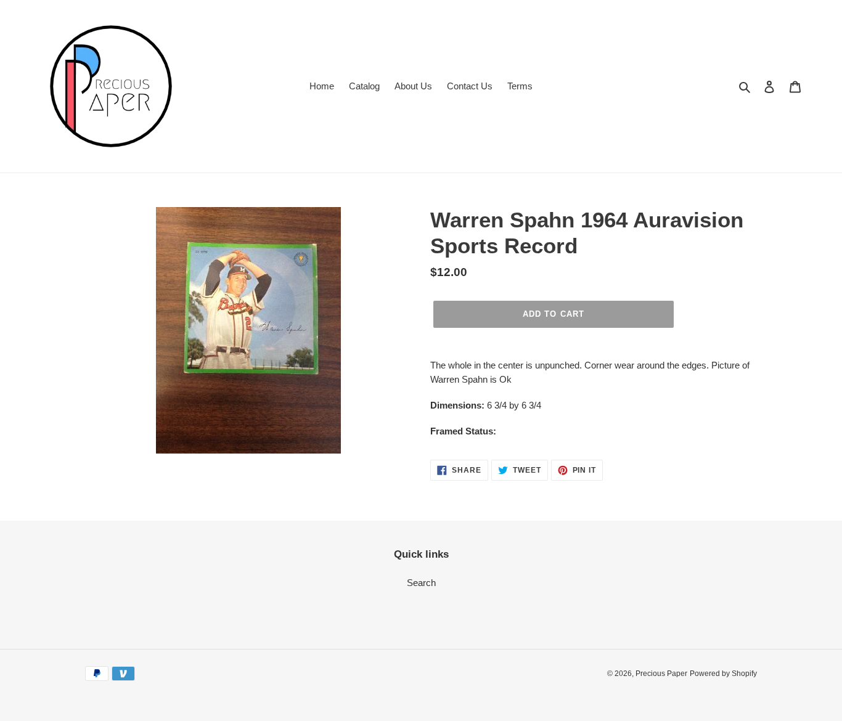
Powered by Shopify (723, 673)
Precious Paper (661, 673)
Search (421, 582)
